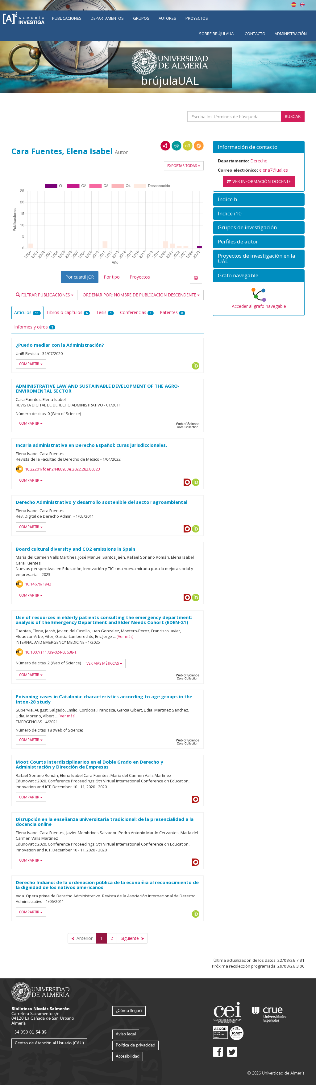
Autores (167, 18)
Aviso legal (126, 1034)
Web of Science (187, 425)
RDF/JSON (199, 146)
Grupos (141, 18)
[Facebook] (218, 1052)
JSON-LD (176, 146)
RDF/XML (165, 146)
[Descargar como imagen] (196, 278)
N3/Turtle (188, 146)
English (302, 4)
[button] (258, 147)
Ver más (125, 636)
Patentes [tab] (171, 312)
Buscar (293, 116)
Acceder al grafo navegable (259, 306)
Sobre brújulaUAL (217, 33)
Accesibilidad (127, 1056)
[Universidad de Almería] (40, 991)
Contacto (255, 33)
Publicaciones (66, 18)
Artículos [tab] (26, 312)
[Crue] (269, 1013)
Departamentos (107, 18)
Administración (291, 33)
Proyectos (196, 18)
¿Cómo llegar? (129, 1010)
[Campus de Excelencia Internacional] (228, 1013)
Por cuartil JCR (79, 277)
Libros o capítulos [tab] (67, 312)
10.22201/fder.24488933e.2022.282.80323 (62, 469)
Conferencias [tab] (136, 312)
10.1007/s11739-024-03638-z (51, 652)
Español (293, 4)
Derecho (259, 161)
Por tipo (112, 277)
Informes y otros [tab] (33, 327)
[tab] (258, 147)
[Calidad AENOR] (228, 1033)
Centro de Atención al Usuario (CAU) (49, 1043)
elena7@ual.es (273, 170)
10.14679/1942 (38, 584)
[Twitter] (232, 1052)
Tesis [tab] (104, 312)
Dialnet (187, 597)
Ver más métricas (103, 663)
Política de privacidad (135, 1045)
